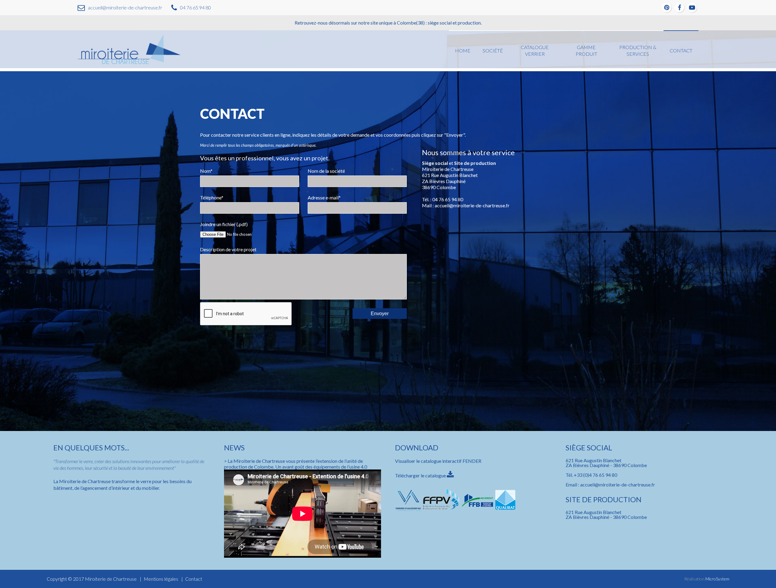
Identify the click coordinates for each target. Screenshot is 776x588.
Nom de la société (326, 171)
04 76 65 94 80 (195, 7)
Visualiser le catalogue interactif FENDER (438, 461)
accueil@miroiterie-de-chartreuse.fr (125, 7)
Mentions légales (161, 579)
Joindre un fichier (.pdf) (224, 224)
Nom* (206, 171)
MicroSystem (717, 578)
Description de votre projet (228, 249)
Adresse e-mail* (324, 197)
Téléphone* (211, 197)
